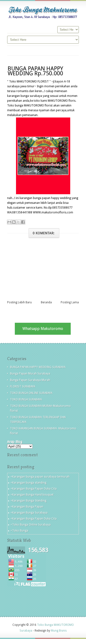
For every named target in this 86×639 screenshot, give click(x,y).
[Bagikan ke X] (18, 222)
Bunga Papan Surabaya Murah (30, 380)
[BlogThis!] (13, 222)
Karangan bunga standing (29, 482)
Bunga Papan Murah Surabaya (30, 373)
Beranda (46, 302)
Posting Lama (70, 302)
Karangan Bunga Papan (27, 506)
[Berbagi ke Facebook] (23, 222)
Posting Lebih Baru (19, 302)
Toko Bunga (20, 530)
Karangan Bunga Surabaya (30, 512)
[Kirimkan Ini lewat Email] (9, 222)
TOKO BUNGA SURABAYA (26, 399)
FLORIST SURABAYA (22, 386)
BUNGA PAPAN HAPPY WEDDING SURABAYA (37, 367)
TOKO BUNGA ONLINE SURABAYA (31, 393)
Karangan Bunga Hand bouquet (33, 494)
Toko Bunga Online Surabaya (31, 524)
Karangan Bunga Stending (29, 500)
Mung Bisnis (59, 630)
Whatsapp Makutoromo (42, 328)
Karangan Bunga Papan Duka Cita (34, 488)
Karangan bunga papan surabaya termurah (41, 476)
